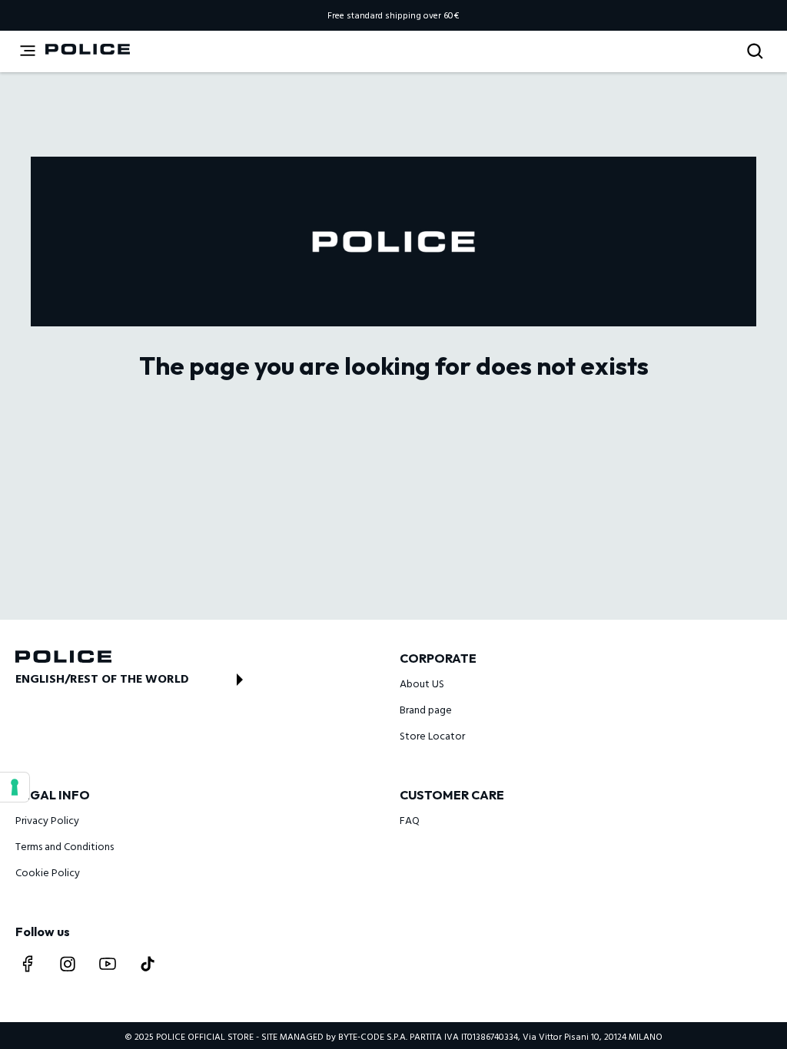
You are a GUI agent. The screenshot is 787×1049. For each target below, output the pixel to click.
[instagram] (67, 963)
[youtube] (107, 963)
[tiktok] (147, 963)
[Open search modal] (757, 51)
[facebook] (27, 963)
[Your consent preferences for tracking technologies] (14, 787)
